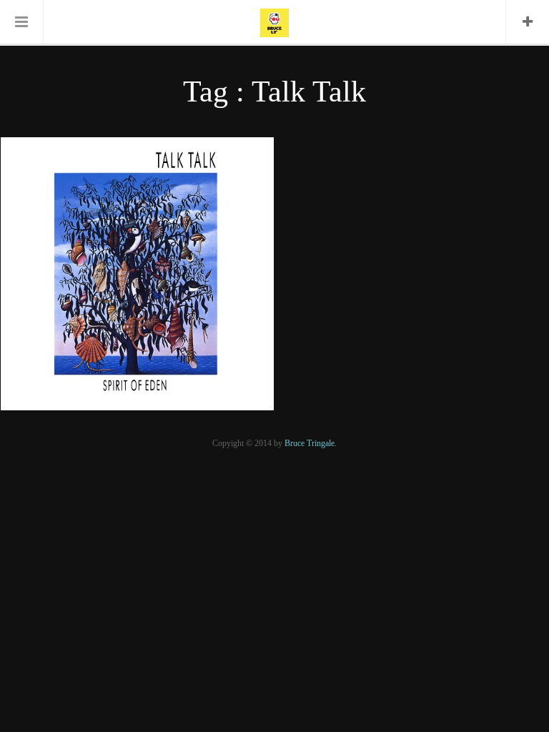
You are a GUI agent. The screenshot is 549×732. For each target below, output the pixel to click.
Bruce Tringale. (311, 443)
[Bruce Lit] (274, 21)
